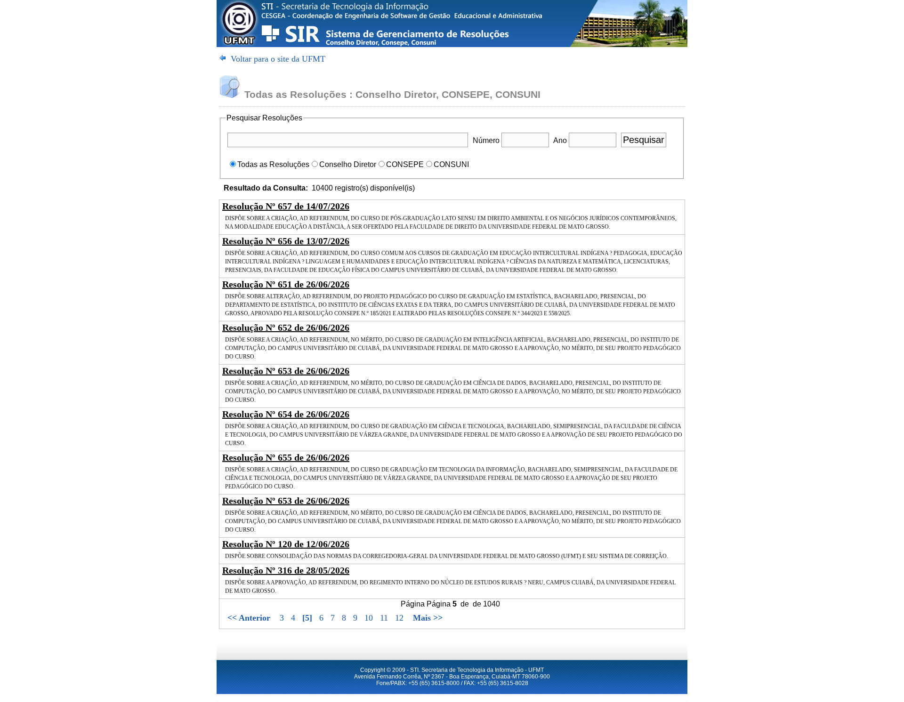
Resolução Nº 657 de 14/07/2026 (285, 206)
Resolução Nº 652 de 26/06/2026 (285, 327)
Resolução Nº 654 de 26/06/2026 (285, 414)
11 (385, 617)
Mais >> (428, 617)
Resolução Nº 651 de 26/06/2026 (285, 284)
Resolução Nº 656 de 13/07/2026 (285, 241)
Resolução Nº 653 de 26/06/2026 (285, 371)
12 (399, 617)
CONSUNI (451, 164)
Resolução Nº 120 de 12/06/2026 (285, 544)
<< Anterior (248, 617)
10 (369, 617)
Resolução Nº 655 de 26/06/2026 (285, 457)
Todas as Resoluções (273, 164)
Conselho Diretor (347, 164)
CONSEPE (405, 164)
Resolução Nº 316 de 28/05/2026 (285, 570)
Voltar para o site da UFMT (278, 59)
